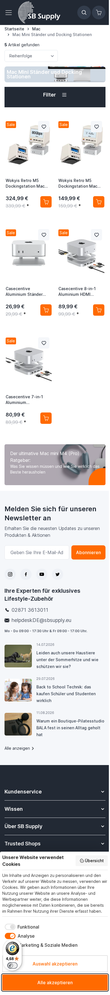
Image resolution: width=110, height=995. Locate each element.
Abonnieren (88, 552)
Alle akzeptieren (55, 982)
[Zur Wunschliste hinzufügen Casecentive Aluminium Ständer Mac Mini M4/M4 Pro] (43, 234)
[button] (55, 94)
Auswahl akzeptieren (55, 964)
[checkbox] (20, 926)
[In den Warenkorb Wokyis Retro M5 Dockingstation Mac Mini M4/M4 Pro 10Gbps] (98, 202)
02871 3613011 (30, 610)
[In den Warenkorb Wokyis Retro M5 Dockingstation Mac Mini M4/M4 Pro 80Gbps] (46, 202)
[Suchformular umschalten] (84, 12)
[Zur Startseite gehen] (39, 12)
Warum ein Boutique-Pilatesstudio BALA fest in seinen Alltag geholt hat (70, 728)
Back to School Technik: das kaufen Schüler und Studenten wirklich (66, 693)
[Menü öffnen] (10, 12)
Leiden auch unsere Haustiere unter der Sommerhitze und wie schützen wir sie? (67, 659)
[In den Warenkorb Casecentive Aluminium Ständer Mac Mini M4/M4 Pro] (46, 310)
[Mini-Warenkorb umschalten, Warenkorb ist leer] (98, 12)
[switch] (12, 965)
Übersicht (94, 860)
